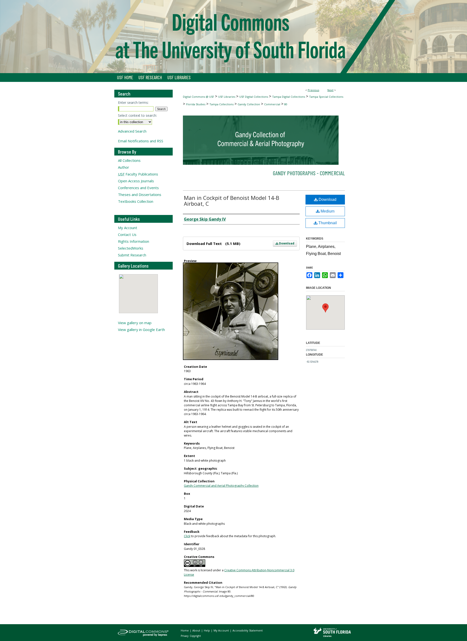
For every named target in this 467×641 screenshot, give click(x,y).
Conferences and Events (138, 187)
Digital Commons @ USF (198, 96)
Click (187, 536)
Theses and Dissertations (139, 194)
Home (185, 630)
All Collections (129, 160)
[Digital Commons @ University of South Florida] (233, 36)
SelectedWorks (130, 248)
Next (330, 90)
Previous (313, 90)
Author (123, 167)
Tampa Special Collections (326, 96)
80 (285, 104)
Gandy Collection (249, 104)
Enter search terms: (133, 102)
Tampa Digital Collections (288, 96)
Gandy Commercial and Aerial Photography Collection (221, 486)
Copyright (195, 636)
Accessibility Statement (248, 630)
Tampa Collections (221, 104)
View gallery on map (135, 322)
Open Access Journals (136, 180)
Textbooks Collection (135, 201)
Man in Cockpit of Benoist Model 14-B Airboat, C (231, 200)
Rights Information (133, 241)
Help (207, 630)
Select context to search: (137, 115)
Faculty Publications (138, 174)
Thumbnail (327, 223)
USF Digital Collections (253, 96)
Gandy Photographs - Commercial (309, 172)
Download (286, 243)
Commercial (272, 104)
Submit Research (132, 255)
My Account (127, 227)
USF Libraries (226, 96)
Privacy (185, 636)
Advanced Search (132, 131)
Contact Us (127, 234)
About (196, 630)
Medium (327, 211)
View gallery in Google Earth (141, 329)
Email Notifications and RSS (140, 140)
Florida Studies (195, 104)
